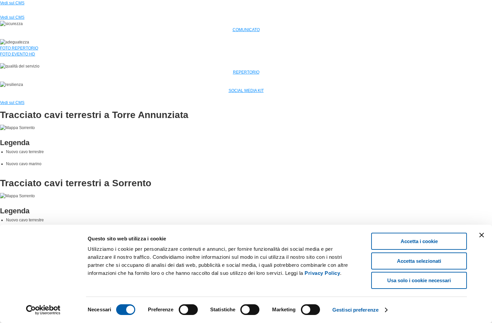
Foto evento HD (17, 54)
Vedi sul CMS (12, 3)
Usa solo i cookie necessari (419, 280)
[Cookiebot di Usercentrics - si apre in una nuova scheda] (43, 310)
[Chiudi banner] (481, 235)
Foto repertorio (19, 48)
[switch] (188, 309)
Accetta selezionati (419, 261)
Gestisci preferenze (355, 310)
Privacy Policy (322, 273)
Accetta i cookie (419, 241)
